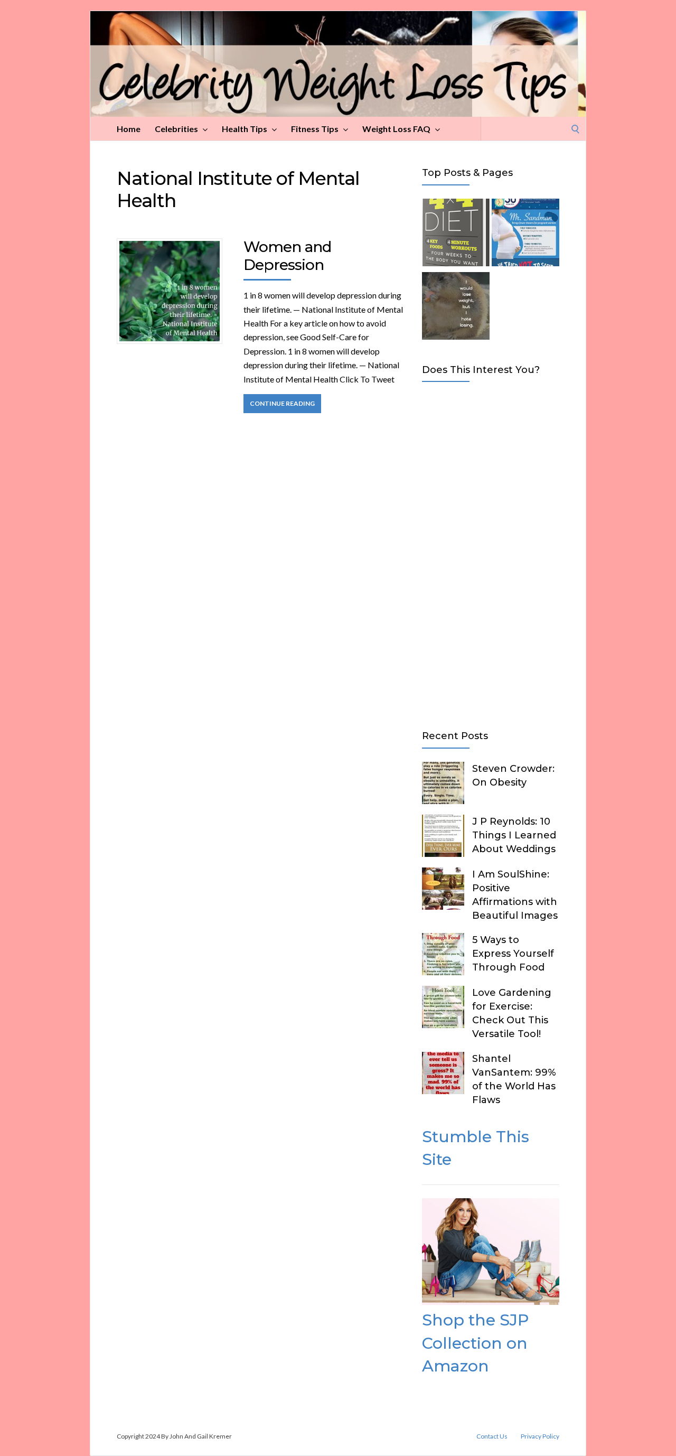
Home (128, 129)
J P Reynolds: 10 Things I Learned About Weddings (514, 835)
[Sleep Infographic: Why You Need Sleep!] (525, 234)
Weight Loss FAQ (396, 129)
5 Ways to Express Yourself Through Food (513, 953)
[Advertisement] (490, 553)
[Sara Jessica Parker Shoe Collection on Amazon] (490, 1301)
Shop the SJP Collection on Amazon (475, 1343)
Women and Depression (287, 256)
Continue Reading (282, 403)
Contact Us (492, 1436)
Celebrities (176, 129)
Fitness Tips (315, 129)
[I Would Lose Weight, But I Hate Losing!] (456, 307)
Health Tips (244, 129)
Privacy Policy (540, 1436)
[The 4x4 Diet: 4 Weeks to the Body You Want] (456, 234)
